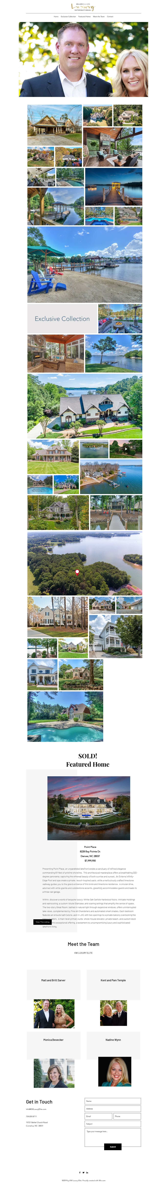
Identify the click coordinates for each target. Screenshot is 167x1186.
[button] (83, 75)
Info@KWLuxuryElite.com (36, 1109)
